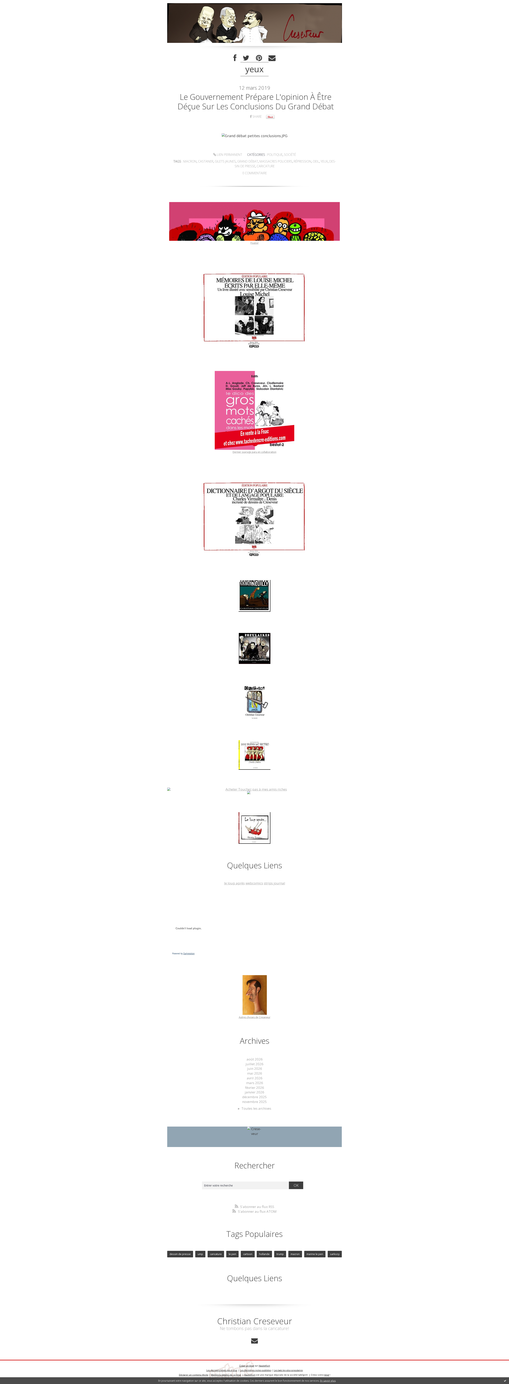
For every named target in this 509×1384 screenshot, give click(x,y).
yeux (324, 161)
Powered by (183, 953)
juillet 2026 (254, 1064)
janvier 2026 (254, 1092)
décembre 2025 (254, 1097)
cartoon (247, 1254)
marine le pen (315, 1254)
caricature (266, 166)
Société (290, 154)
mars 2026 (254, 1083)
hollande (264, 1254)
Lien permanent (229, 154)
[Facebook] (234, 58)
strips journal (274, 883)
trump (280, 1254)
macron (190, 161)
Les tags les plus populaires (288, 1370)
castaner (205, 161)
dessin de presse (180, 1254)
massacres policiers (275, 161)
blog (326, 1374)
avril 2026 (254, 1078)
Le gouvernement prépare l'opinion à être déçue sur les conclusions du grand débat (256, 101)
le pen (232, 1254)
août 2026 (255, 1059)
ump (200, 1254)
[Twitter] (246, 58)
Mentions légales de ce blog (226, 1374)
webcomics (254, 883)
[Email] (272, 58)
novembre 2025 (254, 1101)
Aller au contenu (15, 4)
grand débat (247, 161)
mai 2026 (254, 1073)
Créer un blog (246, 1365)
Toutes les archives (256, 1108)
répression (302, 161)
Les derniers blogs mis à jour (221, 1370)
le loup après (234, 883)
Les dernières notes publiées (255, 1370)
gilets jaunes (225, 161)
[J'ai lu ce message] (505, 1380)
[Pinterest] (259, 58)
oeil (316, 161)
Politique (275, 154)
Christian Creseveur (254, 1321)
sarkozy (334, 1254)
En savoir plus (328, 1380)
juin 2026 (254, 1068)
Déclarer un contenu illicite (193, 1374)
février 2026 (254, 1087)
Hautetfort (264, 1365)
